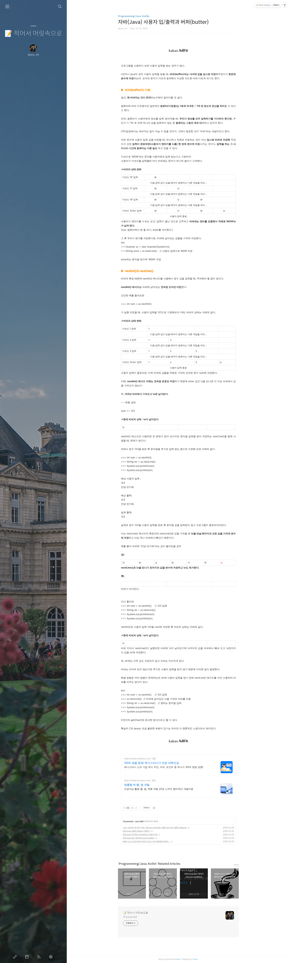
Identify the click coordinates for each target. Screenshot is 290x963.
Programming (128, 821)
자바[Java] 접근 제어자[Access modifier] (138, 838)
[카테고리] (7, 6)
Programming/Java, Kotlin (133, 16)
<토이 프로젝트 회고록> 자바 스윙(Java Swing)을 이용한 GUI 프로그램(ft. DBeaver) (155, 827)
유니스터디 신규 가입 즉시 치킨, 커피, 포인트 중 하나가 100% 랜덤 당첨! (163, 767)
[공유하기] (132, 808)
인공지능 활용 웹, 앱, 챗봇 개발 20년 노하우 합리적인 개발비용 (158, 788)
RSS (39, 957)
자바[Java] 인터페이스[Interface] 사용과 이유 (140, 834)
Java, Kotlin (139, 821)
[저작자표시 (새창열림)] (154, 808)
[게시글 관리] (136, 808)
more (236, 864)
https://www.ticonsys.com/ (137, 780)
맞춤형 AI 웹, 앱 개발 (137, 784)
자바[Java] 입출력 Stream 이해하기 (136, 831)
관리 (51, 957)
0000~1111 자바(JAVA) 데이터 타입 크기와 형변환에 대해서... (146, 841)
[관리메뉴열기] (284, 5)
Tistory (195, 959)
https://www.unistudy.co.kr (137, 758)
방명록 (27, 957)
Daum (177, 959)
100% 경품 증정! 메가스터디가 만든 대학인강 (151, 762)
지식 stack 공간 (130, 917)
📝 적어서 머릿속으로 (33, 33)
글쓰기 (15, 957)
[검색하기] (60, 6)
